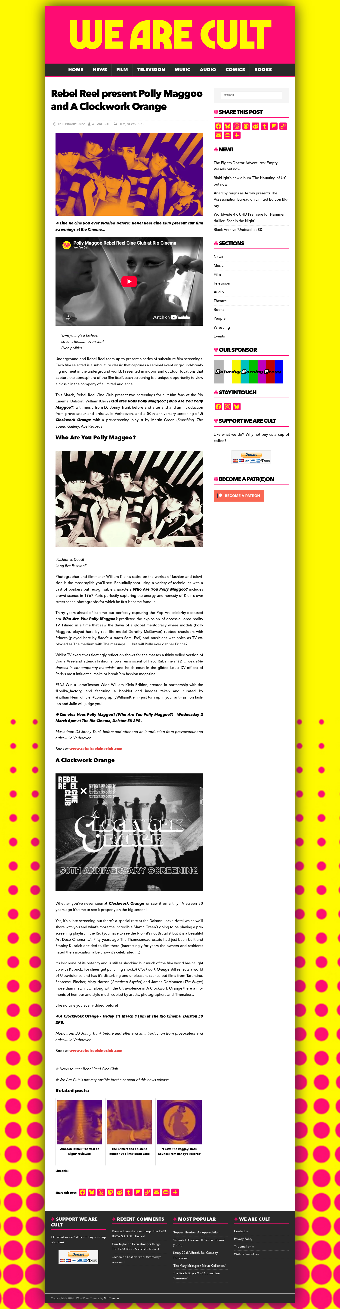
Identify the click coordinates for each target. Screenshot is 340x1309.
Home (75, 70)
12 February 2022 (71, 124)
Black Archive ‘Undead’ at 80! (238, 230)
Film (122, 70)
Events (219, 336)
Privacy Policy (243, 1239)
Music (182, 70)
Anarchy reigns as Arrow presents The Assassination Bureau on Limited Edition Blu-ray (251, 199)
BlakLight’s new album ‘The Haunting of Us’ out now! (250, 181)
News (100, 70)
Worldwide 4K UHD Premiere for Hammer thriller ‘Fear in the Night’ (249, 217)
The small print (244, 1246)
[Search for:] (251, 95)
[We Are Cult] (170, 60)
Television (151, 70)
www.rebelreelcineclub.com (95, 749)
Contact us (241, 1231)
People (220, 318)
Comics (235, 70)
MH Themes (111, 1298)
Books (263, 70)
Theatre (220, 301)
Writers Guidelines (246, 1254)
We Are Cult (101, 124)
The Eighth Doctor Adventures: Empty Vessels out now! (246, 166)
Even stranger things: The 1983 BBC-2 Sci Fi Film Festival (139, 1234)
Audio (208, 70)
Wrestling (222, 327)
